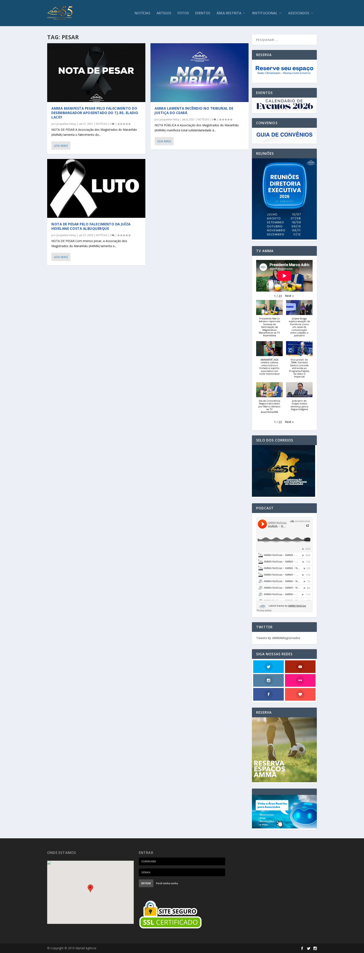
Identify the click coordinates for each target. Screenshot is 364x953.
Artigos (164, 13)
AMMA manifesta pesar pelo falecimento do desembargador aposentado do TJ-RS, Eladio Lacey (94, 113)
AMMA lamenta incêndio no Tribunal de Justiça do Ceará (194, 110)
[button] (289, 296)
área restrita (229, 13)
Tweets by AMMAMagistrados (278, 638)
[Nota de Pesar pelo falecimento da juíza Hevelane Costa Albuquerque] (96, 188)
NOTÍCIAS (142, 13)
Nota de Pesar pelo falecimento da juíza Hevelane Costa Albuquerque (91, 226)
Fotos (183, 13)
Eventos (202, 13)
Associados (298, 13)
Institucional (264, 13)
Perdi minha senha (167, 883)
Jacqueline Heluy (66, 124)
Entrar (146, 883)
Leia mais (61, 146)
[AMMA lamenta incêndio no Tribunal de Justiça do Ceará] (199, 72)
